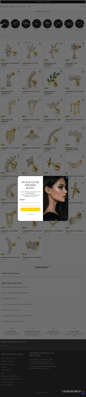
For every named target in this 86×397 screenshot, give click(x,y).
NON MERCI (30, 214)
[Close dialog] (66, 177)
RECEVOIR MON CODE (30, 209)
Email (22, 199)
